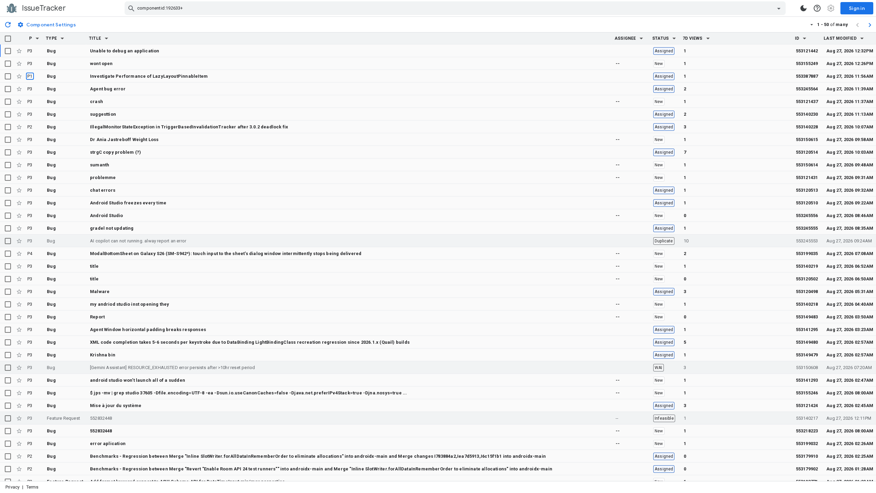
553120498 (807, 291)
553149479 (807, 354)
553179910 (807, 456)
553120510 (807, 202)
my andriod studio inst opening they (129, 304)
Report (97, 316)
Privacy (12, 487)
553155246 (807, 392)
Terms (32, 487)
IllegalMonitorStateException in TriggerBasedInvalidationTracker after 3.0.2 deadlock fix (189, 126)
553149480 (807, 342)
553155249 (807, 63)
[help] (817, 8)
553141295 (807, 329)
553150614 (807, 164)
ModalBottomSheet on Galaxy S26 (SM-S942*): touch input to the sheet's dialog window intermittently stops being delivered (225, 253)
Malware (100, 291)
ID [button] (797, 38)
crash (96, 101)
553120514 (807, 152)
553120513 (807, 190)
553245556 (807, 215)
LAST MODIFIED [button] (840, 38)
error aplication (108, 443)
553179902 (807, 468)
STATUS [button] (660, 38)
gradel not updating (112, 228)
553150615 (807, 139)
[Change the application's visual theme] (803, 8)
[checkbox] (8, 39)
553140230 (807, 114)
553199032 (807, 443)
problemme (103, 177)
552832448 (101, 418)
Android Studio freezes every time (128, 202)
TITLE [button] (95, 38)
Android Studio (106, 215)
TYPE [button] (51, 38)
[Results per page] (811, 24)
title (94, 266)
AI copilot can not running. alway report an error (138, 240)
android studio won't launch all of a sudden (137, 380)
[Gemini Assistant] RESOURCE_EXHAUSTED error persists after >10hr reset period (172, 367)
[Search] (131, 8)
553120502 (807, 278)
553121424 (807, 405)
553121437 (807, 101)
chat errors (102, 190)
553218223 (807, 430)
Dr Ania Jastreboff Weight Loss (124, 139)
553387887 (807, 76)
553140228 (807, 126)
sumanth (99, 164)
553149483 (807, 316)
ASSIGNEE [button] (625, 38)
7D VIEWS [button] (693, 38)
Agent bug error (108, 88)
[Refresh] (8, 24)
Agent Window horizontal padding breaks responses (148, 329)
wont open (101, 63)
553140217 (807, 418)
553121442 (807, 50)
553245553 (807, 240)
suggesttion (103, 114)
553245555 (807, 228)
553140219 (807, 266)
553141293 (807, 380)
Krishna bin (102, 354)
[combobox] (456, 8)
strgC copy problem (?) (115, 152)
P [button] (30, 38)
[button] (37, 38)
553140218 (807, 304)
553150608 (807, 367)
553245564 (807, 88)
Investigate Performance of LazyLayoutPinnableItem (149, 76)
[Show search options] (779, 8)
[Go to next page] (870, 24)
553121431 (807, 177)
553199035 (807, 253)
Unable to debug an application (124, 50)
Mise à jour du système (115, 405)
